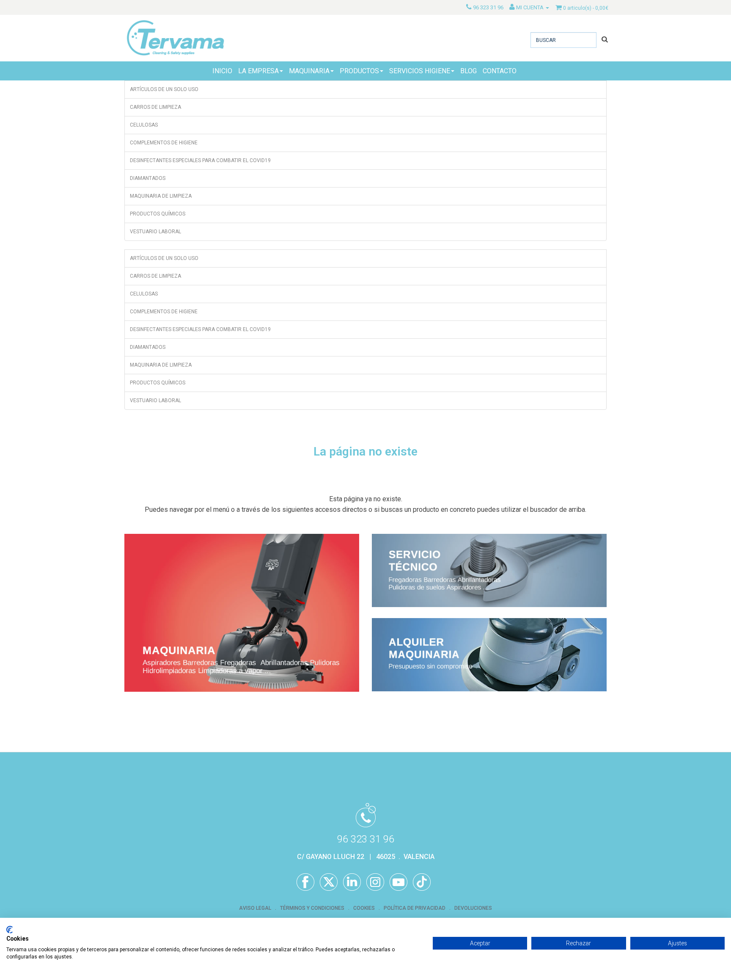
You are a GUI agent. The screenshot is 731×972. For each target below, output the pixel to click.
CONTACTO (500, 71)
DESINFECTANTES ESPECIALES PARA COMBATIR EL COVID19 (200, 160)
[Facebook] (305, 882)
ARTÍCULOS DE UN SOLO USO (164, 89)
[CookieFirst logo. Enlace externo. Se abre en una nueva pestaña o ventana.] (9, 929)
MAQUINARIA (309, 71)
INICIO (222, 71)
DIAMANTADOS (147, 178)
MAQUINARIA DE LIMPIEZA (161, 196)
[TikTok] (422, 882)
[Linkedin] (352, 882)
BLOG (468, 71)
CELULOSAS (144, 125)
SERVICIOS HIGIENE (419, 71)
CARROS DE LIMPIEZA (155, 107)
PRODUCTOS (359, 71)
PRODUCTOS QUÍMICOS (157, 214)
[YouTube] (398, 882)
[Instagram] (375, 882)
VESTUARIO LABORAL (155, 232)
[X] (329, 882)
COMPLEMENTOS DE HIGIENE (164, 143)
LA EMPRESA (258, 71)
